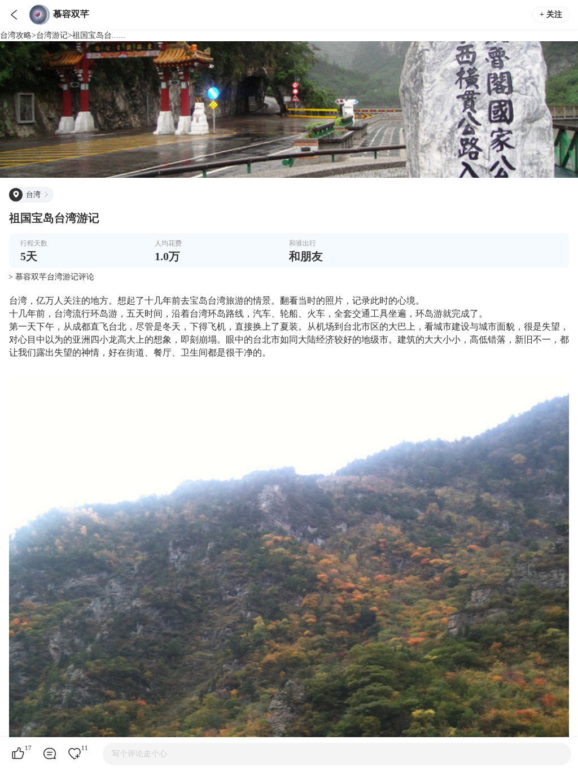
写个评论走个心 (139, 754)
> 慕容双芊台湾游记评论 (51, 277)
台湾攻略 (16, 35)
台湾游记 (52, 35)
